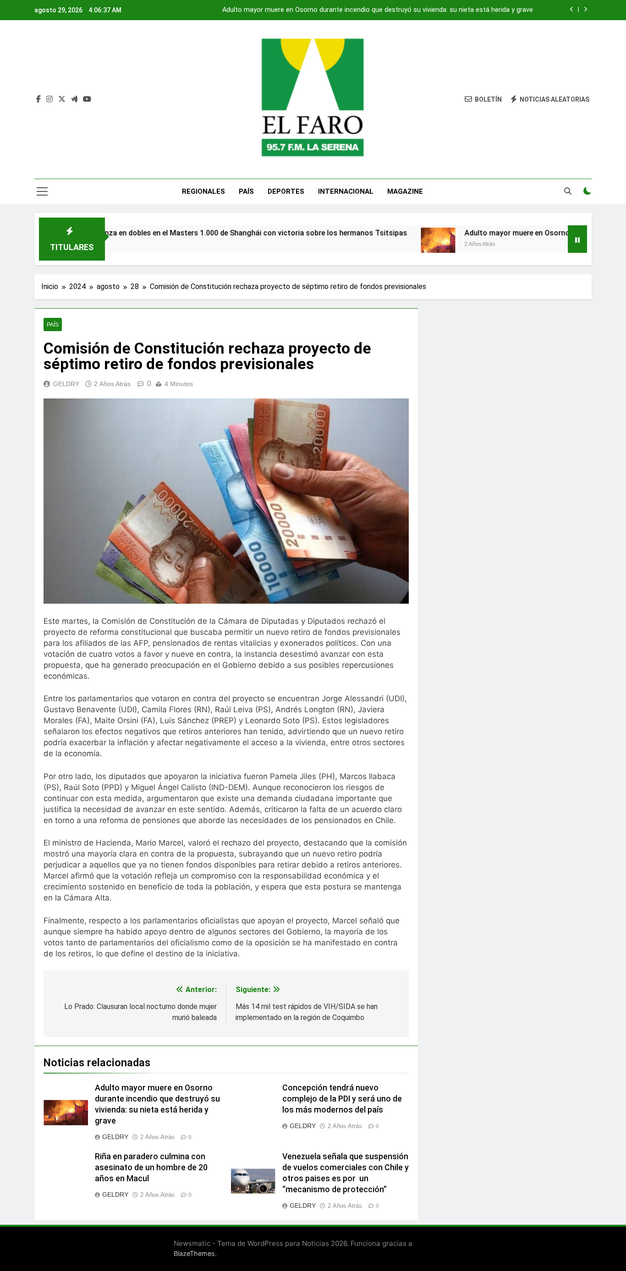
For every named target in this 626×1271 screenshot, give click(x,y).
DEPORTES (286, 191)
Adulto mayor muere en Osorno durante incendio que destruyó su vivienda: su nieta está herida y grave (377, 10)
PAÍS (246, 191)
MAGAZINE (405, 191)
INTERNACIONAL (345, 191)
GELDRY (66, 383)
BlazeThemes (194, 1253)
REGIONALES (203, 191)
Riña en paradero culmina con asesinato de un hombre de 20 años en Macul (151, 1167)
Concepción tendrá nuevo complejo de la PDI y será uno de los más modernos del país (342, 1098)
